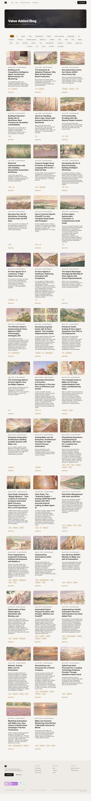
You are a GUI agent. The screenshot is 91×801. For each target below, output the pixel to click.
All (12, 36)
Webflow (80, 39)
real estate (51, 46)
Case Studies (38, 770)
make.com (30, 46)
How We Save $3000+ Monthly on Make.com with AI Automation (71, 557)
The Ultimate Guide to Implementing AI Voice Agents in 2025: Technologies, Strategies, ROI (17, 331)
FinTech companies (59, 36)
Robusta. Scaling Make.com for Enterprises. (15, 667)
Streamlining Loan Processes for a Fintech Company (45, 667)
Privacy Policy (34, 790)
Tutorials (55, 770)
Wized (10, 43)
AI (16, 36)
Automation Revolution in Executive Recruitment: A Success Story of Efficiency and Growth (45, 384)
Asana (30, 36)
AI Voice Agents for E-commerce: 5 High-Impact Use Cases (17, 274)
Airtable (23, 36)
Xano (17, 43)
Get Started (82, 2)
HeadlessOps (35, 2)
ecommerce (60, 43)
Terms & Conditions (42, 790)
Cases (16, 2)
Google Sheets (71, 36)
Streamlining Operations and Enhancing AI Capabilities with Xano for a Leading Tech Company (72, 441)
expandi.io (69, 43)
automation (25, 43)
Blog (12, 2)
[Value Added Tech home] (6, 3)
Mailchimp (11, 39)
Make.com (20, 39)
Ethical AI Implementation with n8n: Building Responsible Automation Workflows (18, 167)
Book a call (18, 774)
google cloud (79, 43)
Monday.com (43, 39)
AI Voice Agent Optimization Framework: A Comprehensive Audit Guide (71, 218)
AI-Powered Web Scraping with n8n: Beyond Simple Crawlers (72, 118)
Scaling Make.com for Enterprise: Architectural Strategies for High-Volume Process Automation (45, 441)
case (41, 43)
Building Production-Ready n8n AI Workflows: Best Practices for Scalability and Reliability (18, 120)
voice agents (61, 46)
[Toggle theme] (75, 2)
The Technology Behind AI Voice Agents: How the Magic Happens (18, 382)
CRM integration (39, 36)
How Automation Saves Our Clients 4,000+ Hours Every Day (71, 72)
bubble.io (33, 43)
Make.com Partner (75, 768)
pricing (43, 46)
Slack (59, 39)
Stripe (66, 39)
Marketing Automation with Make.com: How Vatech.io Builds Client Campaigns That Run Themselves (17, 725)
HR (79, 36)
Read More (11, 92)
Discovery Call (38, 772)
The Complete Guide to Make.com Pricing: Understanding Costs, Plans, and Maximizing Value (71, 384)
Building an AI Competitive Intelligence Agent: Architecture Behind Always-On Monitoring (18, 74)
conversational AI (50, 43)
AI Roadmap (38, 768)
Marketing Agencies (31, 39)
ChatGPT (49, 36)
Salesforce (52, 39)
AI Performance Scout (25, 2)
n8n (37, 46)
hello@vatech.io (74, 770)
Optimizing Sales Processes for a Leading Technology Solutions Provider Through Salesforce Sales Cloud (72, 670)
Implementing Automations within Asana (43, 557)
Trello (72, 39)
